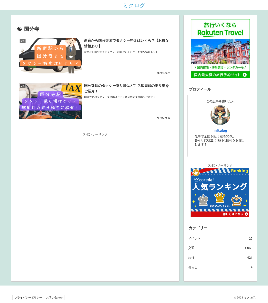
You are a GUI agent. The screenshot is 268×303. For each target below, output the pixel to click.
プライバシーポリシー (28, 297)
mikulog (220, 130)
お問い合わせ (54, 297)
